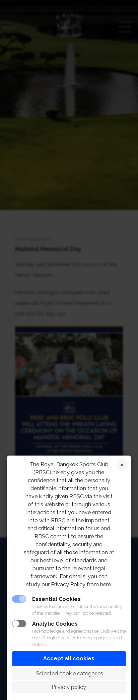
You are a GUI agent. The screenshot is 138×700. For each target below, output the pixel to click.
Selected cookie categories (68, 673)
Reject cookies (122, 465)
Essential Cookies (56, 599)
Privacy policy (69, 687)
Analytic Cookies (55, 624)
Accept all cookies (68, 658)
